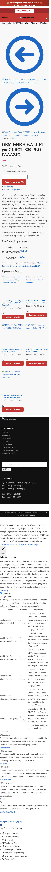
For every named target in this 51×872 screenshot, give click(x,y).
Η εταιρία (5, 441)
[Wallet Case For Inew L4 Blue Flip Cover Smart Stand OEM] (36, 286)
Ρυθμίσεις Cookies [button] (7, 544)
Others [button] (2, 799)
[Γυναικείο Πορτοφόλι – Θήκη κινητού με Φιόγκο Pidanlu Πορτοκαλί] (13, 286)
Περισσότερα (32, 544)
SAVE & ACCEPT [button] (7, 812)
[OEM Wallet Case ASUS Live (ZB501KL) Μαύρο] (13, 335)
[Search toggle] (7, 23)
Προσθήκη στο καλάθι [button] (13, 317)
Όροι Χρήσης (7, 444)
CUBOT (23, 251)
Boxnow (5, 432)
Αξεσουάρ (34, 23)
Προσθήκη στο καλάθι (14, 182)
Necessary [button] (4, 590)
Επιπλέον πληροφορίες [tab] (13, 189)
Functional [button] (4, 732)
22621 (22, 257)
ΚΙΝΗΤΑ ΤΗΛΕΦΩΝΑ (20, 23)
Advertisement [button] (5, 780)
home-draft (6, 435)
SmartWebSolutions (24, 512)
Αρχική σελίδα (6, 23)
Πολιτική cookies (8, 447)
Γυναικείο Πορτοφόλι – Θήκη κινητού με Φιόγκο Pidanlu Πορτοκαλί (12, 303)
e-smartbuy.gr (38, 512)
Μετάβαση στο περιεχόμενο (11, 821)
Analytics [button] (3, 764)
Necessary (6, 593)
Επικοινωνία (6, 438)
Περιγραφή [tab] (8, 186)
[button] (1, 825)
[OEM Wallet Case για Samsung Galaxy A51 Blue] (36, 335)
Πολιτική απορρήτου (10, 450)
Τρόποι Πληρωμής (9, 453)
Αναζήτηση (6, 469)
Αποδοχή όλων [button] (21, 544)
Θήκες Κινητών (44, 23)
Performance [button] (5, 748)
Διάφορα (5, 266)
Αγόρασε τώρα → (24, 11)
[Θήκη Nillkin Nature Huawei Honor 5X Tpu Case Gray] (13, 381)
